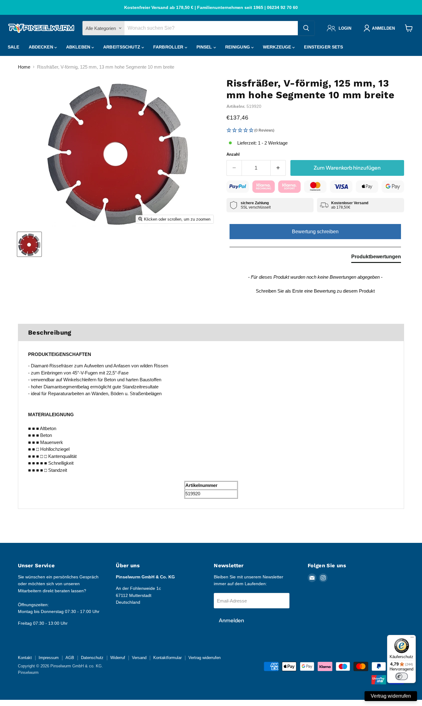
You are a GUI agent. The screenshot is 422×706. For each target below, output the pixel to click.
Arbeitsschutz (122, 46)
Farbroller (169, 46)
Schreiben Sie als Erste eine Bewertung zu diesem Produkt (315, 291)
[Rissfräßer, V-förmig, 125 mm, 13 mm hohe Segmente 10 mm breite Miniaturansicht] (29, 244)
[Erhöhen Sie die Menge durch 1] (278, 168)
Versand (139, 657)
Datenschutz (92, 657)
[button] (315, 130)
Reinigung (238, 46)
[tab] (376, 258)
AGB (69, 657)
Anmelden (231, 620)
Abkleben (78, 46)
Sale (13, 46)
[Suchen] (306, 28)
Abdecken (41, 46)
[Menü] (412, 638)
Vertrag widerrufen (204, 657)
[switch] (401, 676)
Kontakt (25, 657)
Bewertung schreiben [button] (315, 231)
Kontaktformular (167, 657)
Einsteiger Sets (323, 46)
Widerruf (117, 657)
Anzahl (233, 154)
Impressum (49, 657)
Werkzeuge (277, 46)
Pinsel (204, 46)
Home (24, 67)
